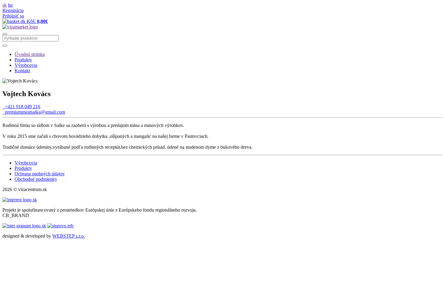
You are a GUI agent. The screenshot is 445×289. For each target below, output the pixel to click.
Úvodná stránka (30, 54)
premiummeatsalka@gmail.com (33, 112)
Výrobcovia (26, 65)
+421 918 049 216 (21, 106)
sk (4, 5)
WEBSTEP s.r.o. (68, 236)
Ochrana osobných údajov (40, 173)
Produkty (23, 59)
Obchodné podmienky (36, 179)
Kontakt (22, 70)
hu (10, 5)
